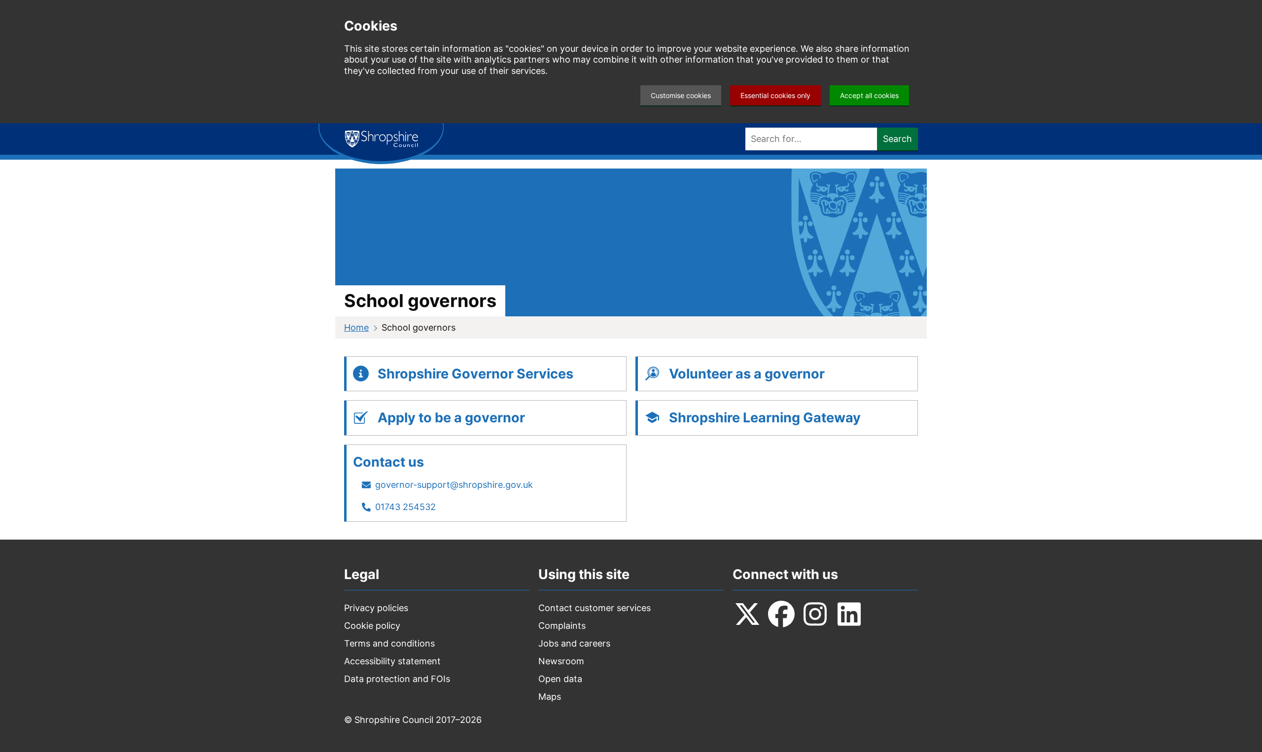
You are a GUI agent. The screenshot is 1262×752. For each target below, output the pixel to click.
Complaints (562, 625)
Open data (560, 679)
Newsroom (561, 661)
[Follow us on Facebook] (781, 614)
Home (356, 327)
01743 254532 (405, 507)
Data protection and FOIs (397, 679)
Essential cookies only (775, 95)
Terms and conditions (389, 643)
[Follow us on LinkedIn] (849, 614)
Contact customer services (594, 608)
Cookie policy (372, 625)
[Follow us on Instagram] (815, 614)
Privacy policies (376, 608)
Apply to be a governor (451, 418)
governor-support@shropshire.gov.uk (454, 484)
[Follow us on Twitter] (747, 614)
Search (897, 139)
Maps (549, 696)
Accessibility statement (392, 661)
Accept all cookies (869, 95)
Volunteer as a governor (747, 374)
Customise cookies (681, 95)
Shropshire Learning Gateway (765, 418)
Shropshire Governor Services (475, 374)
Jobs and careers (574, 643)
